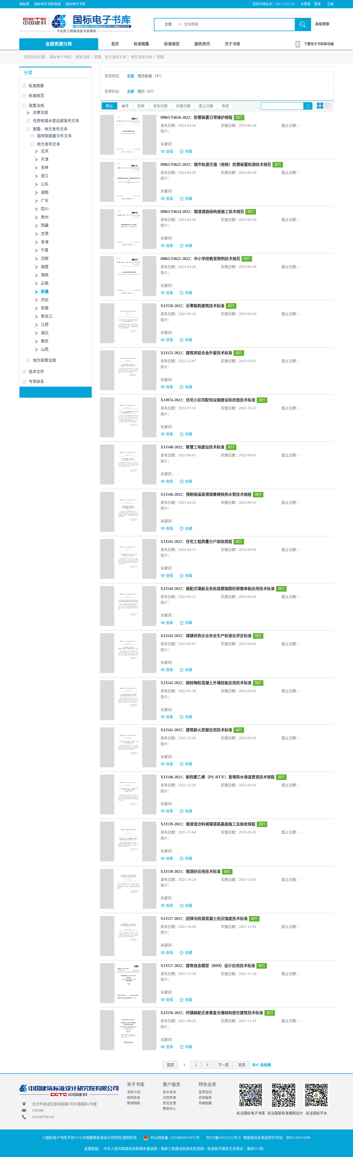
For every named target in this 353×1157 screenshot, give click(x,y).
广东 (45, 201)
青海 (45, 242)
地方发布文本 (141, 57)
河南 (45, 258)
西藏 (45, 225)
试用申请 (169, 1098)
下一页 (223, 1065)
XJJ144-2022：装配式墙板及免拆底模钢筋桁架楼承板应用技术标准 (218, 589)
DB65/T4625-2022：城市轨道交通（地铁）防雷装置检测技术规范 (216, 164)
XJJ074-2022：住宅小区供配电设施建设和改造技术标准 (208, 400)
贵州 (45, 217)
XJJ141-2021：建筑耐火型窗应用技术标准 (196, 730)
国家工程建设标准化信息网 (182, 1149)
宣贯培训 (205, 1092)
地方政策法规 (44, 360)
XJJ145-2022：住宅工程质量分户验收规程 (196, 542)
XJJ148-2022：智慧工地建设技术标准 (192, 447)
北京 (45, 151)
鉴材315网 (255, 1149)
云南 (45, 283)
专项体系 (36, 382)
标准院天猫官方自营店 (225, 1149)
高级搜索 (322, 24)
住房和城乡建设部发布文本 (56, 121)
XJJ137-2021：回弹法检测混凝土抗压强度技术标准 (204, 919)
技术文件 (36, 372)
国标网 (24, 4)
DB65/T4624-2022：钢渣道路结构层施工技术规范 (202, 212)
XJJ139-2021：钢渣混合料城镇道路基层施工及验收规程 (208, 824)
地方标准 (151, 76)
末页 (241, 1065)
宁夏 (45, 250)
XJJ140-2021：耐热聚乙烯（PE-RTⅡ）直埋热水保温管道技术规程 (218, 777)
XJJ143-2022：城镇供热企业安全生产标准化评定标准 (206, 636)
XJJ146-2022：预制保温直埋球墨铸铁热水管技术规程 (206, 494)
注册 (330, 4)
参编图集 (205, 1103)
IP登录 (306, 4)
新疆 (160, 57)
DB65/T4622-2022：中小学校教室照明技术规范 (200, 259)
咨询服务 (205, 1098)
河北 (45, 300)
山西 (45, 349)
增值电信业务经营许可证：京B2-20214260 (277, 1138)
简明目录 (133, 1098)
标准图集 (141, 44)
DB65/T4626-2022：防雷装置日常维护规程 (196, 117)
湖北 (45, 333)
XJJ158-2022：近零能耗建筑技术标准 (192, 306)
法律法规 (40, 112)
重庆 (45, 341)
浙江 (45, 176)
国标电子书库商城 (47, 4)
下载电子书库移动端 (319, 44)
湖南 (45, 192)
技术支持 (169, 1092)
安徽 (45, 308)
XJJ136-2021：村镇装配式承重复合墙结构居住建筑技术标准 (212, 1013)
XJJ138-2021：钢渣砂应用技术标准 (191, 871)
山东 (45, 184)
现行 (147, 91)
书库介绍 (133, 1092)
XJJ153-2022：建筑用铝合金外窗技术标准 (196, 353)
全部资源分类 (59, 44)
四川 (45, 209)
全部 (168, 24)
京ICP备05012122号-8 (223, 1138)
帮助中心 (169, 1109)
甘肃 (45, 234)
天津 (45, 159)
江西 (45, 325)
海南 (45, 275)
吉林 (45, 168)
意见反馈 (169, 1103)
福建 (45, 267)
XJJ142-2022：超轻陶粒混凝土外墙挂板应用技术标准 (206, 683)
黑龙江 (46, 316)
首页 (115, 44)
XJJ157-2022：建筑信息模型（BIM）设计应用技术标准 (208, 966)
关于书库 (232, 44)
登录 (317, 4)
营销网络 (133, 1103)
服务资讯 (202, 44)
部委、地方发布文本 (110, 57)
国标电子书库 (75, 4)
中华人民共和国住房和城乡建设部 (130, 1149)
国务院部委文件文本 (54, 136)
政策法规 (82, 57)
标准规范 (172, 44)
